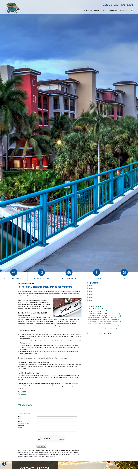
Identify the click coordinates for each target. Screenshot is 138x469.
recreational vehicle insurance (103, 321)
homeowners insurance (100, 328)
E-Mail (20, 421)
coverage (113, 327)
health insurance (96, 308)
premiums (90, 323)
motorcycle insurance (92, 327)
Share (20, 398)
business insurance (96, 315)
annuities (104, 318)
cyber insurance (91, 321)
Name (19, 417)
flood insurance (94, 313)
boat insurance (92, 319)
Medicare (68, 292)
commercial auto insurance (108, 319)
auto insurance (95, 306)
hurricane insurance (111, 328)
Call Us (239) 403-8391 (118, 5)
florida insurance (115, 321)
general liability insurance (93, 325)
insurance (116, 325)
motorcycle (90, 328)
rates (96, 323)
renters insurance (93, 318)
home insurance (96, 311)
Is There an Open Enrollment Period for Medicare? (45, 286)
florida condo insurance (106, 325)
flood (100, 323)
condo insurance (113, 316)
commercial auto (107, 323)
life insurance (111, 313)
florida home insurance (104, 327)
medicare (23, 394)
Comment (21, 426)
